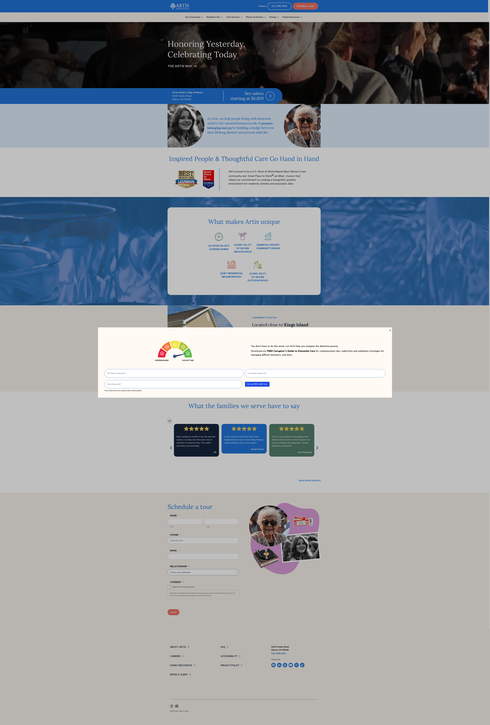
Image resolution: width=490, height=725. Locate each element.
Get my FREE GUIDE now (257, 384)
